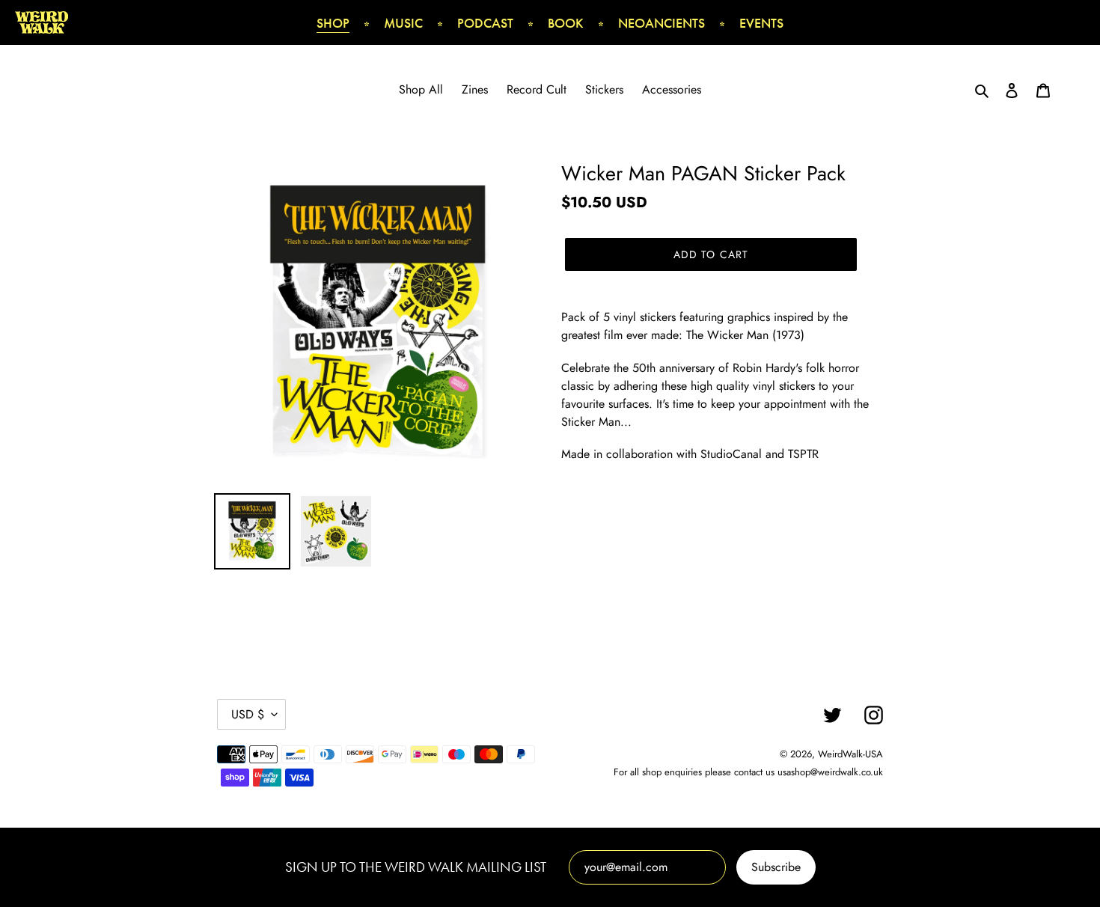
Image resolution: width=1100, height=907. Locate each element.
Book (566, 22)
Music (403, 22)
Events (761, 22)
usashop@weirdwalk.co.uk (830, 772)
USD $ (247, 714)
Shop (333, 22)
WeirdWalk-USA (850, 754)
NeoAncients (661, 22)
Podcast (485, 22)
